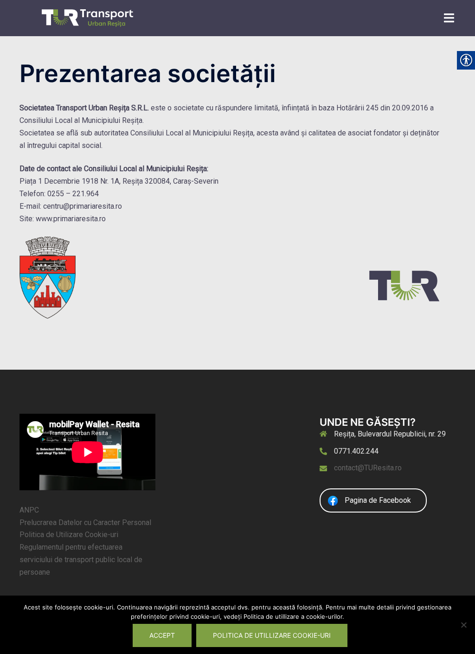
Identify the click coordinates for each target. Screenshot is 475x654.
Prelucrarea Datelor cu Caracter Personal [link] (85, 522)
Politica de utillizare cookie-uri (272, 635)
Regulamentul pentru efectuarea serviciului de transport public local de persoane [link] (80, 560)
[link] (87, 17)
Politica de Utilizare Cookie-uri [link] (68, 534)
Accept (162, 635)
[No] (463, 624)
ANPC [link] (29, 510)
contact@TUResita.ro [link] (368, 467)
